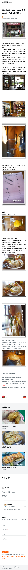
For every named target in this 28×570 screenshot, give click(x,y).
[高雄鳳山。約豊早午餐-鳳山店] (14, 459)
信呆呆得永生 (7, 2)
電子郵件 (5, 529)
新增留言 (5, 539)
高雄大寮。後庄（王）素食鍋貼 (9, 426)
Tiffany (7, 487)
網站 (4, 534)
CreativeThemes (6, 568)
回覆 (25, 488)
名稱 (4, 525)
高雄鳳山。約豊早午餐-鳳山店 (9, 467)
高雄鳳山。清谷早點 (6, 447)
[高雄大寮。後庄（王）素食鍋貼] (14, 417)
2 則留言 (15, 18)
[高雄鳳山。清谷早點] (14, 438)
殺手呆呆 (9, 504)
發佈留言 (5, 552)
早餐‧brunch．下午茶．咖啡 (7, 18)
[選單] (25, 2)
